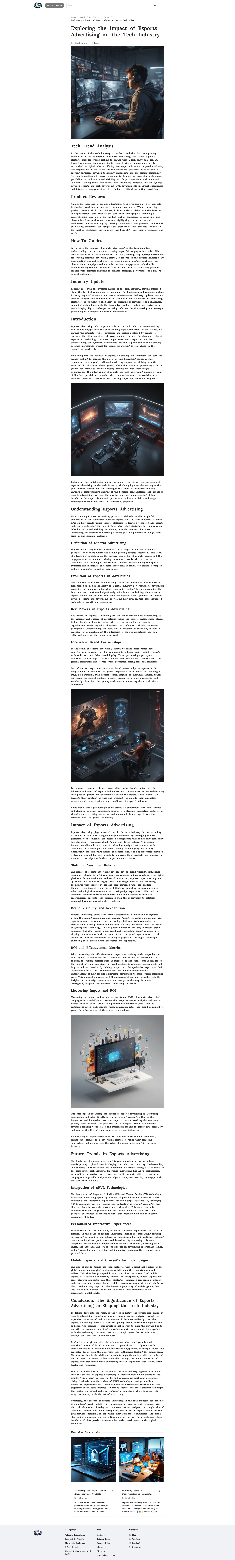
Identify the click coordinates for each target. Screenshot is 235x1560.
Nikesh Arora (80, 43)
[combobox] (111, 5)
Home (73, 17)
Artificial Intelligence (90, 17)
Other (106, 17)
